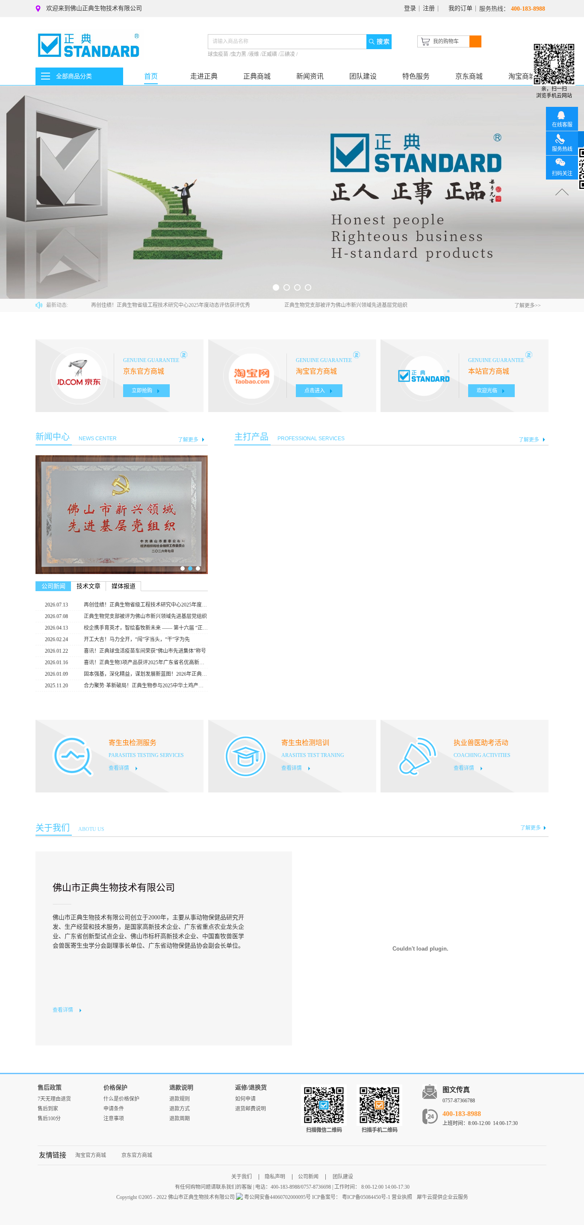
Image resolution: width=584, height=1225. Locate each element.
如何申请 (245, 1099)
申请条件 (113, 1109)
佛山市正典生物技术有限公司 (114, 887)
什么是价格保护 (121, 1099)
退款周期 (179, 1119)
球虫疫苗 (219, 54)
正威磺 (270, 54)
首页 (151, 76)
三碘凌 (288, 54)
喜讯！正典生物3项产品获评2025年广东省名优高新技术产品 (146, 663)
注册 (429, 8)
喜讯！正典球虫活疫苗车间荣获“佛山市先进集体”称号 (145, 651)
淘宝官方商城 (90, 1155)
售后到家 (48, 1109)
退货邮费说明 (250, 1109)
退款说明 (181, 1087)
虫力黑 (239, 54)
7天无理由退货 (54, 1099)
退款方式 (179, 1109)
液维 (254, 54)
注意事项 (113, 1119)
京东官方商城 (136, 1155)
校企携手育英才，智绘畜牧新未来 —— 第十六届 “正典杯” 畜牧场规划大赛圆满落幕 (146, 628)
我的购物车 (446, 41)
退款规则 (179, 1099)
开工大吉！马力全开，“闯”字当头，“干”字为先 (137, 639)
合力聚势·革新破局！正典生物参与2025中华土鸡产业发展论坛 (146, 686)
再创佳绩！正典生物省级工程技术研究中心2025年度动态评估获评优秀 (170, 305)
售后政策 (50, 1087)
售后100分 (49, 1119)
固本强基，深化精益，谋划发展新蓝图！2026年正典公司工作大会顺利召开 (146, 674)
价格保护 (115, 1087)
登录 (410, 8)
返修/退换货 (251, 1087)
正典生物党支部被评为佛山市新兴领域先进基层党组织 (345, 305)
